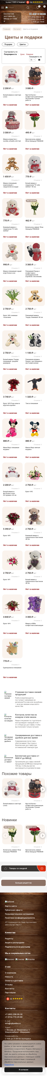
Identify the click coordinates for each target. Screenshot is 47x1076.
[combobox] (32, 59)
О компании (10, 973)
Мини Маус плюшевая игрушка (11, 448)
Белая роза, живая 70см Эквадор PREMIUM (34, 228)
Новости (9, 977)
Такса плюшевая (31, 403)
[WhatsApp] (30, 959)
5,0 (11, 999)
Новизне (29, 54)
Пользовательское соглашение (19, 914)
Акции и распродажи (14, 943)
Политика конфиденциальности (20, 918)
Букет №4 (6, 624)
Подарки (8, 44)
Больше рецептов (23, 883)
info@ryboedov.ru (13, 1024)
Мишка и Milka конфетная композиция (34, 624)
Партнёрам (10, 993)
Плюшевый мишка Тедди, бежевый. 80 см (34, 316)
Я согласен (23, 1070)
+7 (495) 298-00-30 (36, 17)
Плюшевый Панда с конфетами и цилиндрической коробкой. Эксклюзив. (33, 273)
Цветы (23, 44)
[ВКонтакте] (9, 959)
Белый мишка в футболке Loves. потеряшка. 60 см (9, 493)
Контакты (9, 989)
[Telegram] (20, 959)
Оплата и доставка (14, 981)
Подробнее (9, 1064)
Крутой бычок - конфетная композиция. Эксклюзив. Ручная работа (34, 97)
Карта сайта (11, 906)
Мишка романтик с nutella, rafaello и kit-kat (12, 140)
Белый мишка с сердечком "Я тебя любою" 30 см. (32, 185)
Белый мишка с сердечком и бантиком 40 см (34, 581)
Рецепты (9, 939)
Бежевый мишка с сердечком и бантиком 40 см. (34, 537)
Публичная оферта (13, 910)
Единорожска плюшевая (12, 668)
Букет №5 (6, 535)
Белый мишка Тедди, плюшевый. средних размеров (11, 361)
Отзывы (9, 985)
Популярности (10, 54)
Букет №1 (6, 579)
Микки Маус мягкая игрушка (32, 448)
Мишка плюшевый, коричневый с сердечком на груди (10, 185)
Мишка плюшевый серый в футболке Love (12, 272)
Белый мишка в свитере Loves (12, 96)
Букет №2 (29, 491)
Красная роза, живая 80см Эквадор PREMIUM (34, 140)
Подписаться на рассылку (17, 947)
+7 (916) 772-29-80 (36, 19)
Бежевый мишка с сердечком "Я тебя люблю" (10, 229)
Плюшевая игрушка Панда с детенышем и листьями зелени (33, 361)
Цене (22, 54)
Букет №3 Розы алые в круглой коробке (11, 404)
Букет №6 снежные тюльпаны (10, 316)
